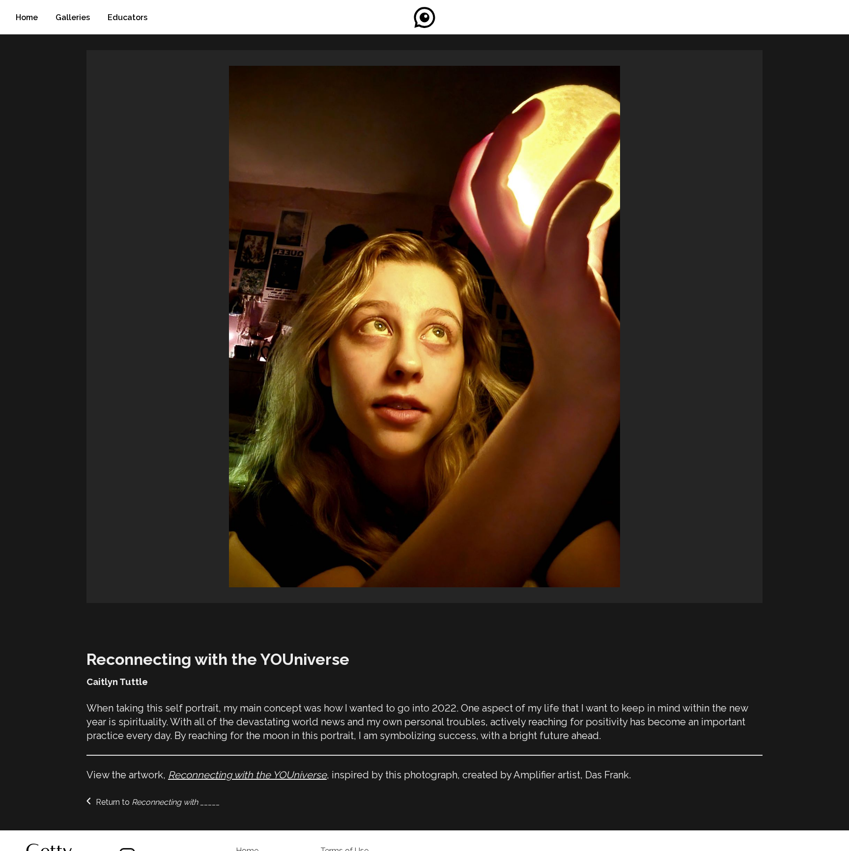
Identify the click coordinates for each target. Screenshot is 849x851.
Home (28, 17)
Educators (127, 17)
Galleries (74, 17)
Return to (157, 802)
